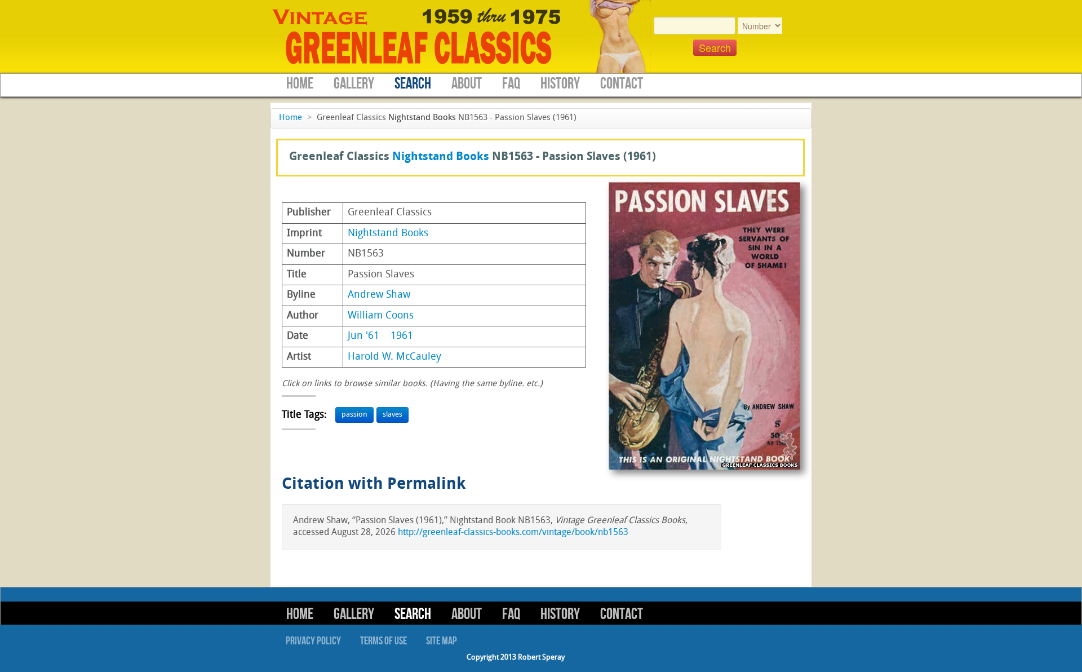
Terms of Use (383, 641)
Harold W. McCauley (394, 357)
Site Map (441, 641)
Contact (621, 83)
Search (412, 83)
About (466, 83)
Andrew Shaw (379, 295)
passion (354, 414)
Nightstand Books (422, 118)
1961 (402, 336)
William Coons (381, 316)
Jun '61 (363, 336)
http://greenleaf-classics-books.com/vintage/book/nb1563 (513, 532)
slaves (392, 414)
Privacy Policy (313, 641)
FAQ (511, 83)
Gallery (354, 83)
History (560, 83)
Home (299, 83)
